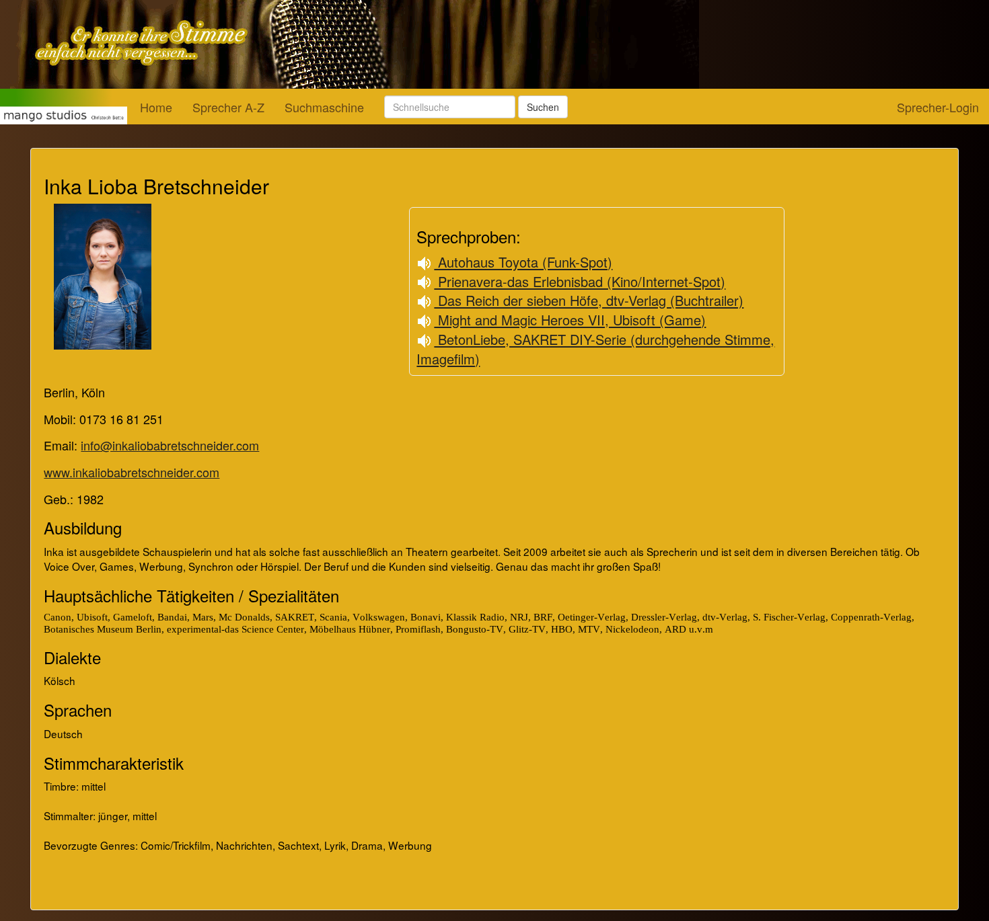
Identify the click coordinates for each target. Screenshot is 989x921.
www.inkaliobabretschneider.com (131, 472)
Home (156, 107)
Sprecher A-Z (228, 107)
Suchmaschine (324, 107)
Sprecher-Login (938, 107)
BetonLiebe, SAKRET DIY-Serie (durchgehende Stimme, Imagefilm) (595, 348)
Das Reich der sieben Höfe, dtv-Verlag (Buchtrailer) (588, 300)
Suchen (543, 107)
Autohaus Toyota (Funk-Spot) (523, 262)
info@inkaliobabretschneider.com (170, 445)
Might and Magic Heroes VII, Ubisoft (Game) (570, 319)
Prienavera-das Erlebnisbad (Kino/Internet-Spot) (579, 281)
